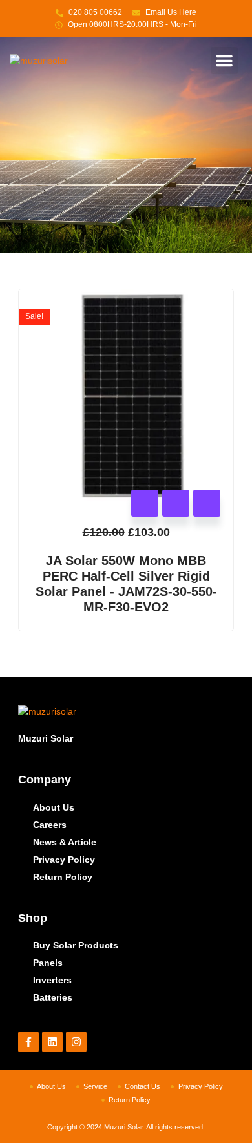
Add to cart (144, 503)
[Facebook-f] (28, 1042)
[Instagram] (76, 1042)
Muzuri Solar (45, 738)
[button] (224, 60)
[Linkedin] (52, 1042)
